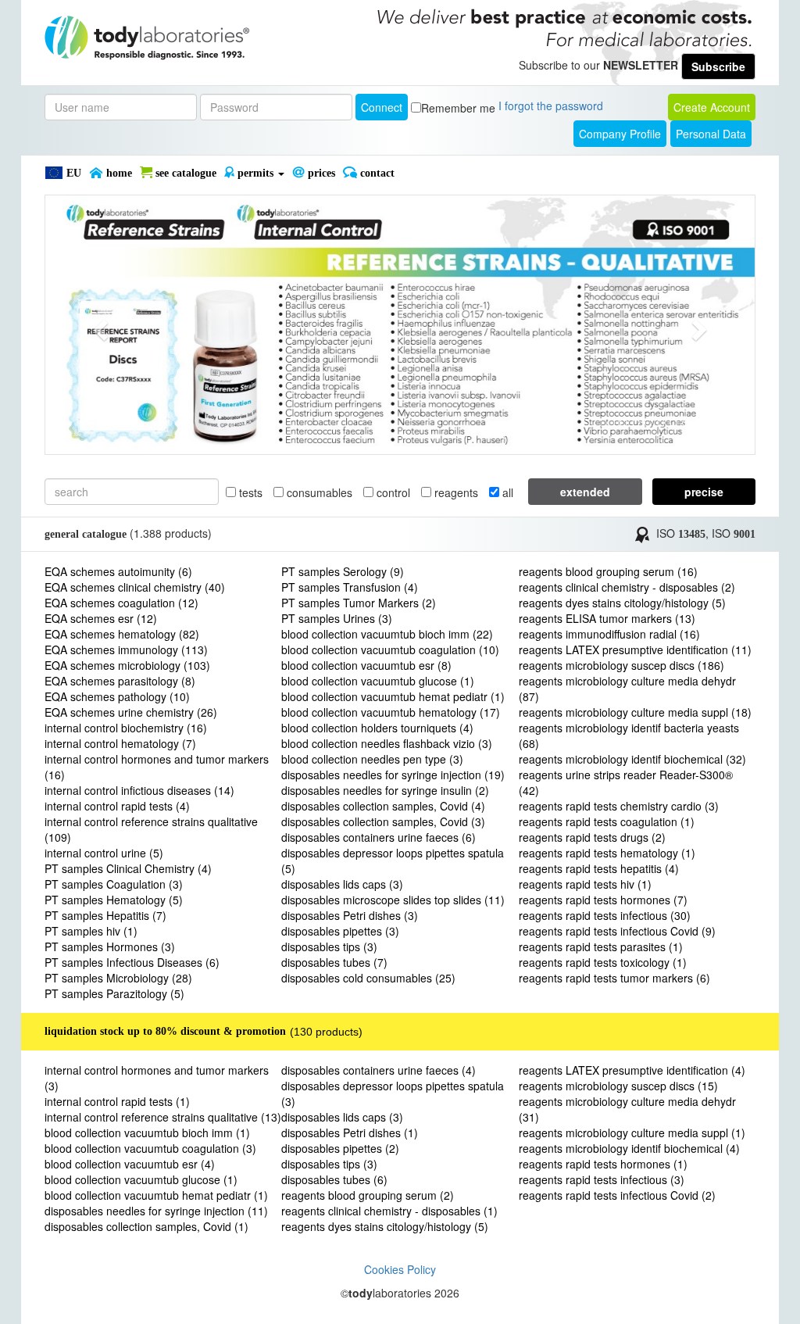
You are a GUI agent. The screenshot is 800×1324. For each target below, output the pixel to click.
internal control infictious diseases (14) (139, 790)
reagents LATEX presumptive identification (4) (632, 1070)
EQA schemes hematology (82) (122, 634)
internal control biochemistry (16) (126, 727)
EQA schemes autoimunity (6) (118, 571)
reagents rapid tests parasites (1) (601, 946)
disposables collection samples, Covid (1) (146, 1226)
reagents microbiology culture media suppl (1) (632, 1132)
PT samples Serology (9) (342, 571)
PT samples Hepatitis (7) (105, 915)
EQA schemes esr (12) (101, 618)
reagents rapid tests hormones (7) (603, 899)
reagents (454, 492)
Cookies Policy (400, 1269)
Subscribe (718, 66)
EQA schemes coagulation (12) (121, 602)
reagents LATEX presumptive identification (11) (635, 649)
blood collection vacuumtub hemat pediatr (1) (393, 696)
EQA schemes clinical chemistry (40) (135, 587)
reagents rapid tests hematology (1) (607, 853)
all (506, 492)
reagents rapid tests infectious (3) (601, 1179)
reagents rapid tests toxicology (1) (603, 962)
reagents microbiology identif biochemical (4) (629, 1148)
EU (72, 173)
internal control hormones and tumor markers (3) (157, 1077)
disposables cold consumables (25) (368, 978)
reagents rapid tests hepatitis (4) (599, 868)
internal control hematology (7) (120, 743)
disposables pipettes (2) (340, 1148)
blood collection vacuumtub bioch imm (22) (387, 634)
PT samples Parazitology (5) (114, 993)
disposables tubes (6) (334, 1179)
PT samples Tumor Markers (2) (358, 602)
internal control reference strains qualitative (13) (163, 1117)
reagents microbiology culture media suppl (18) (635, 712)
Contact (376, 173)
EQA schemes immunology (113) (126, 649)
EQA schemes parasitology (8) (120, 681)
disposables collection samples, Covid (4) (383, 806)
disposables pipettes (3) (340, 931)
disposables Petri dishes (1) (349, 1132)
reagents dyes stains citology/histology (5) (622, 602)
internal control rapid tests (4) (117, 806)
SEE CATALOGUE (184, 173)
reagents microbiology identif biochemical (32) (632, 759)
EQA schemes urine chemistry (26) (131, 712)
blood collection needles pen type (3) (372, 759)
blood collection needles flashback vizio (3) (386, 743)
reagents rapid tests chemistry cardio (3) (619, 806)
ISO (680, 533)
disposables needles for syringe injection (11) (156, 1210)
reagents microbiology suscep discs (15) (618, 1085)
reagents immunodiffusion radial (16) (609, 634)
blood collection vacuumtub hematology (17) (390, 712)
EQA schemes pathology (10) (117, 696)
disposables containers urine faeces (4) (378, 1070)
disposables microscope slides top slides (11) (393, 899)
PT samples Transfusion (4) (349, 587)
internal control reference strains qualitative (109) (151, 829)
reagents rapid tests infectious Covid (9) (617, 931)
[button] (98, 324)
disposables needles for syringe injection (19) (393, 774)
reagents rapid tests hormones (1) (603, 1164)
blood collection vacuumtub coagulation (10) (390, 649)
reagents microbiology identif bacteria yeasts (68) (629, 735)
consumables (318, 492)
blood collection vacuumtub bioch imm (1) (147, 1132)
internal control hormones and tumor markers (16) (157, 766)
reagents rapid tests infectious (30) (605, 915)
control (391, 492)
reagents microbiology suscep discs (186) (621, 665)
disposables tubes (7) (334, 962)
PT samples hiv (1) (91, 931)
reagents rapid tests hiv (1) (585, 884)
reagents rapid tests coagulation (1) (607, 821)
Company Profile (620, 133)
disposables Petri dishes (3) (349, 915)
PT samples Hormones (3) (110, 946)
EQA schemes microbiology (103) (127, 665)
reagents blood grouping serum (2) (367, 1195)
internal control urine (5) (104, 853)
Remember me (458, 108)
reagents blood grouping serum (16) (608, 571)
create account (711, 107)
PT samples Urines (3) (336, 618)
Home (117, 173)
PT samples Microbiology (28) (118, 978)
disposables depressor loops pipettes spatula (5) (392, 860)
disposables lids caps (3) (342, 884)
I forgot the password (550, 105)
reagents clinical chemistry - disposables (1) (389, 1210)
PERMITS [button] (255, 173)
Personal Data (711, 133)
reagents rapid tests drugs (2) (592, 837)
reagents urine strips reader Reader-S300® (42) (626, 782)
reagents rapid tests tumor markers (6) (614, 978)
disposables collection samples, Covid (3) (383, 821)
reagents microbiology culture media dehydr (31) (627, 1109)
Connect (381, 107)
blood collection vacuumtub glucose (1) (377, 681)
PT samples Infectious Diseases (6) (132, 962)
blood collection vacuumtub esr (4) (130, 1164)
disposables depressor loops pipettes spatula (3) (392, 1093)
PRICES (320, 173)
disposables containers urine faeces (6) (378, 837)
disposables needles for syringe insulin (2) (385, 790)
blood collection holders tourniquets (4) (377, 727)
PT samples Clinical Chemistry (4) (128, 868)
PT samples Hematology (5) (114, 899)
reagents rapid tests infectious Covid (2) (617, 1195)
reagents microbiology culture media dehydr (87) (627, 688)
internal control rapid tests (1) (117, 1101)
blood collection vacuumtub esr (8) (366, 665)
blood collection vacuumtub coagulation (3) (150, 1148)
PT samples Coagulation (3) (114, 884)
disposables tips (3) (329, 946)
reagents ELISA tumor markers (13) (607, 618)
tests (249, 492)
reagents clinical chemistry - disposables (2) (627, 587)
